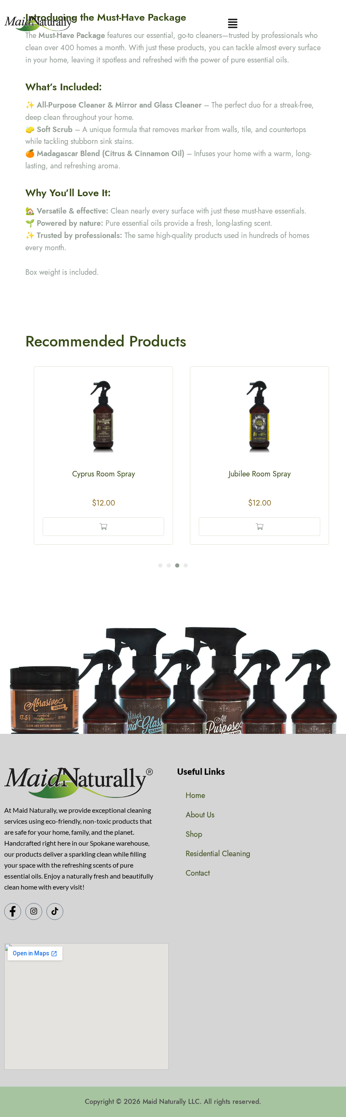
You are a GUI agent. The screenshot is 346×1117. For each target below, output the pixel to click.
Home (195, 795)
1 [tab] (160, 565)
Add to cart (103, 527)
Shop (194, 834)
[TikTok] (54, 911)
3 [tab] (177, 565)
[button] (232, 24)
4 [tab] (186, 565)
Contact (198, 873)
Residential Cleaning (218, 853)
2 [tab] (169, 565)
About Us (200, 814)
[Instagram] (33, 911)
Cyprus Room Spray (103, 473)
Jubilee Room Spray (260, 473)
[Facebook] (12, 911)
